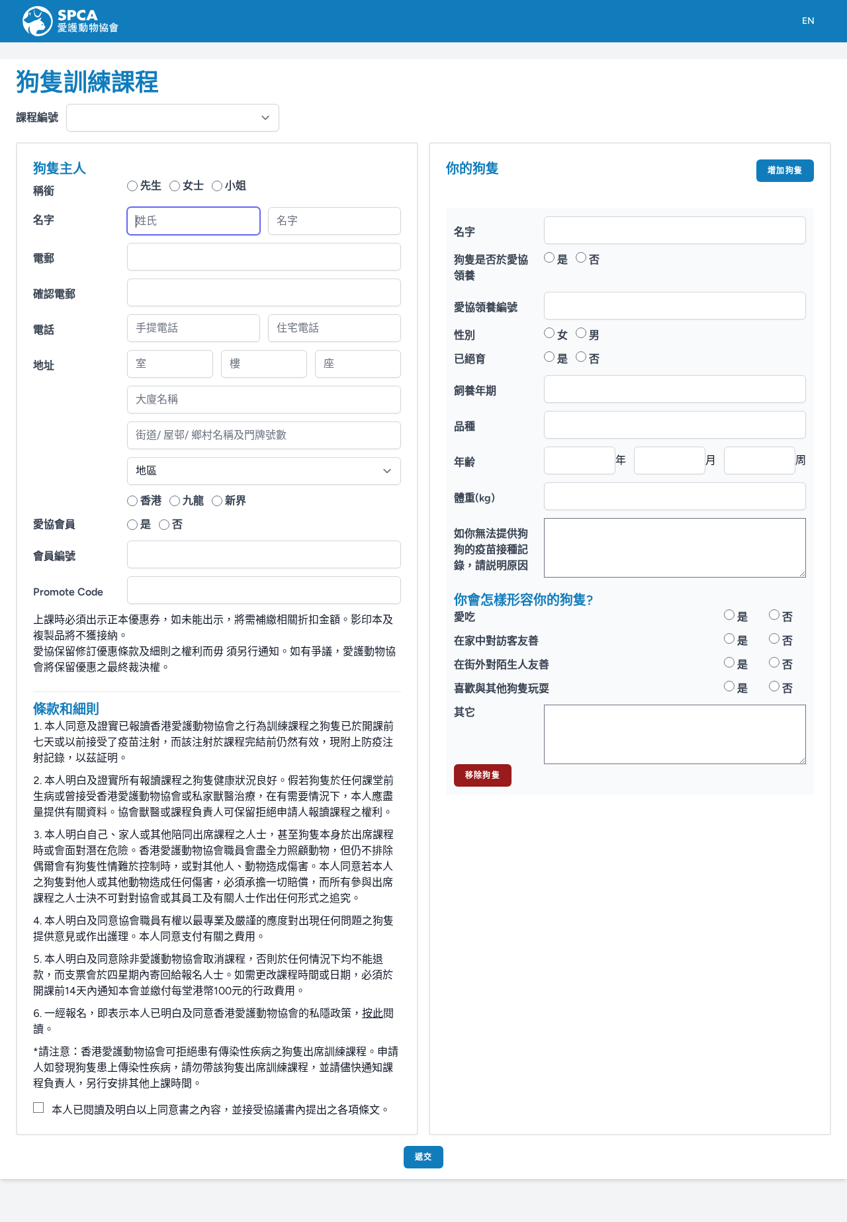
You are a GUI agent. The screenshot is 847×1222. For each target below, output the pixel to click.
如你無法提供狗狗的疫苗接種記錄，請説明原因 (491, 549)
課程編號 (37, 117)
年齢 (464, 462)
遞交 (423, 1157)
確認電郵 (54, 294)
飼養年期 (475, 390)
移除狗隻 (482, 775)
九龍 (193, 500)
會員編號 (54, 556)
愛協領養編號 (485, 307)
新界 (235, 500)
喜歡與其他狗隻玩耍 (501, 688)
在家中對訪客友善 (496, 640)
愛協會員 (54, 524)
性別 (464, 335)
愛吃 (464, 617)
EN (808, 20)
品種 (464, 426)
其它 (464, 712)
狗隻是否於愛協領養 (491, 267)
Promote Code (68, 592)
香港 (150, 500)
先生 (150, 185)
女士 (193, 185)
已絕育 (470, 359)
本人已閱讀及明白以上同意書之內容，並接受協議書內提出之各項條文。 (221, 1110)
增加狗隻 (785, 170)
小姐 (235, 185)
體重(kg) (474, 498)
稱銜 (43, 191)
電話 (43, 330)
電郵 (43, 258)
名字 (43, 220)
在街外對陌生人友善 (501, 664)
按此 (372, 1013)
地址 (43, 365)
